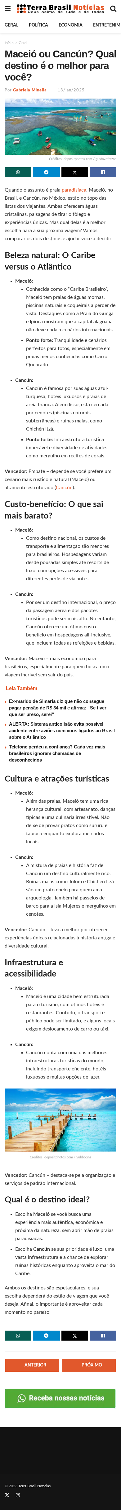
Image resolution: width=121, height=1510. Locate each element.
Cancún (64, 487)
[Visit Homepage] (60, 8)
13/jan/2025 (71, 90)
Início (9, 43)
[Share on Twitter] (74, 172)
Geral (11, 25)
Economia (71, 25)
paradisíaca (74, 190)
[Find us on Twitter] (7, 1495)
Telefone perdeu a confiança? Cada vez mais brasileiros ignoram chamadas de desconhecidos (57, 753)
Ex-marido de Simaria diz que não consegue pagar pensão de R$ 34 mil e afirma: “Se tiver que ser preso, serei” (57, 708)
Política (38, 25)
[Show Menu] (8, 8)
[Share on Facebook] (103, 172)
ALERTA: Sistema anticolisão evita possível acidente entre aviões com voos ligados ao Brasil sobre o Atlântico (62, 730)
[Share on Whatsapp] (18, 172)
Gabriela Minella (30, 90)
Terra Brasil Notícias (34, 1486)
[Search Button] (113, 8)
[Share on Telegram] (46, 172)
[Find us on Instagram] (18, 1495)
